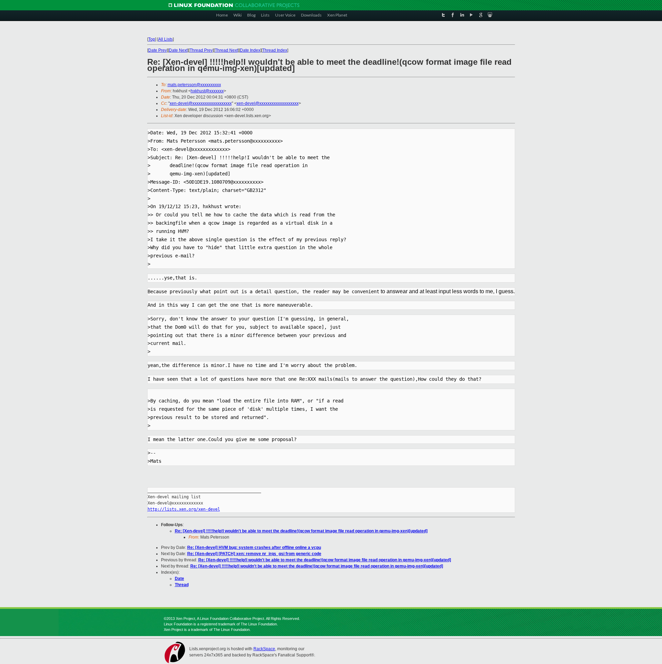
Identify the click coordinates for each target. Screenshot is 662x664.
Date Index (250, 50)
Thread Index (274, 50)
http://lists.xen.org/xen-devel (184, 509)
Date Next (178, 50)
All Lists (165, 39)
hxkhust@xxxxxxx (207, 91)
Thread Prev (201, 50)
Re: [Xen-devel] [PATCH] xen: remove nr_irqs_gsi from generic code (254, 553)
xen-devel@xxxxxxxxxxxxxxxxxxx (201, 103)
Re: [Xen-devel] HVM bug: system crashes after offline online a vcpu (254, 547)
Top (151, 39)
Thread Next (226, 50)
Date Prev (157, 50)
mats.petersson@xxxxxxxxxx (194, 84)
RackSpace (264, 648)
